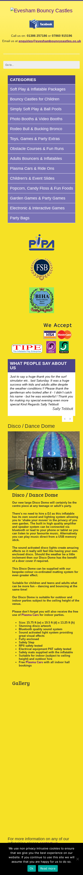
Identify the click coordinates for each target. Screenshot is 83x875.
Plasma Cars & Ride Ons (32, 168)
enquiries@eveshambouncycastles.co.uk (50, 41)
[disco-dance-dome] (28, 700)
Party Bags (19, 218)
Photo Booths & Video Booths (36, 119)
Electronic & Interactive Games (37, 208)
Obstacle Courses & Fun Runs (37, 148)
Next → (70, 419)
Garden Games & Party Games (37, 198)
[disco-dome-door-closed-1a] (28, 815)
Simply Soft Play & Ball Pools (36, 109)
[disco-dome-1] (28, 729)
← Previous (65, 419)
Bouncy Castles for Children (34, 99)
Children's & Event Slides (32, 178)
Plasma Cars (30, 615)
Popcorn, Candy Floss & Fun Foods (41, 188)
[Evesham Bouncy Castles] (41, 11)
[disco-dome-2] (28, 757)
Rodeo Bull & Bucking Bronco (36, 129)
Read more (48, 868)
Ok (32, 868)
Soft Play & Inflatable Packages (38, 89)
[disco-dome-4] (28, 786)
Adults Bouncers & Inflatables (36, 158)
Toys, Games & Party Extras (35, 139)
